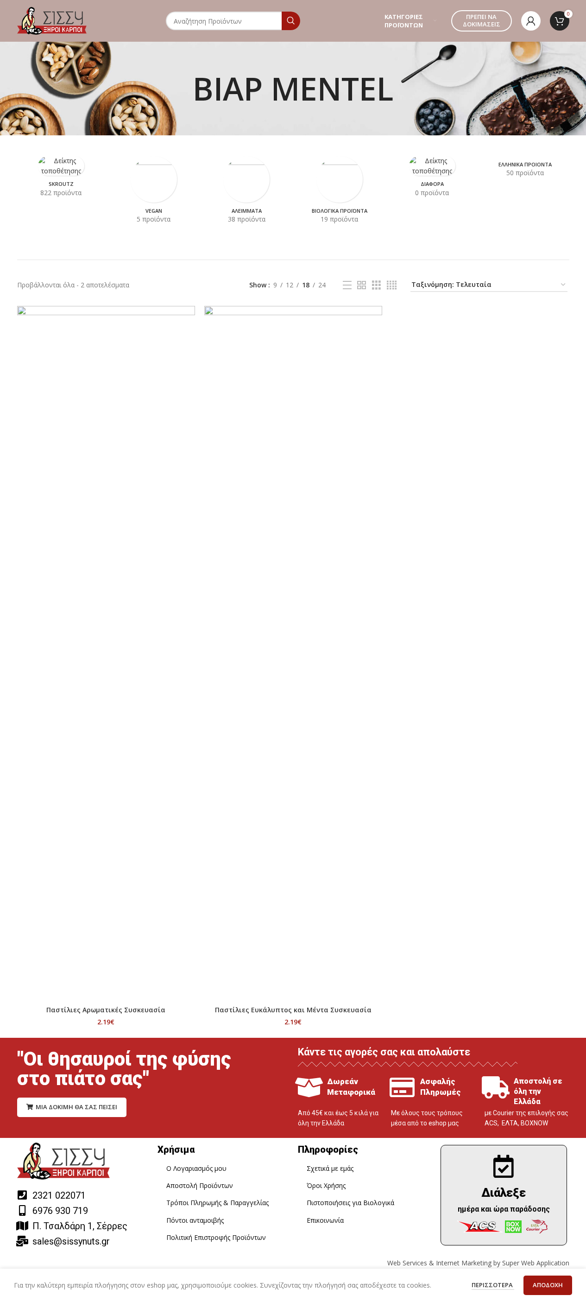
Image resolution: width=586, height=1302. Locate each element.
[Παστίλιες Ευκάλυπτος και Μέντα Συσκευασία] (293, 653)
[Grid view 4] (392, 285)
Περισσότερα (493, 1285)
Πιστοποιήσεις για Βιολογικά (350, 1202)
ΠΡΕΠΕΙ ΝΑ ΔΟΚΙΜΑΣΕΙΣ (481, 20)
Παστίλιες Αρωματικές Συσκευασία (105, 1009)
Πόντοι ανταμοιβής (195, 1220)
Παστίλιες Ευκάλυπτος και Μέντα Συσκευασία (293, 1009)
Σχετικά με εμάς (330, 1168)
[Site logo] (52, 20)
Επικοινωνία (325, 1220)
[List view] (347, 285)
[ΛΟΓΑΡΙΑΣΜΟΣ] (531, 21)
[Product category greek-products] (525, 169)
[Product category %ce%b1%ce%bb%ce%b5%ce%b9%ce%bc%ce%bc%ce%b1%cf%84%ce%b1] (246, 192)
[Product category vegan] (154, 192)
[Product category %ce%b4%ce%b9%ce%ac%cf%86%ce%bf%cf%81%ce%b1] (432, 179)
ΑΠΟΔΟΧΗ (548, 1285)
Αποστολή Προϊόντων (199, 1185)
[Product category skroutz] (61, 179)
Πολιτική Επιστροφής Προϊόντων (216, 1237)
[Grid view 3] (376, 285)
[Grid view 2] (361, 285)
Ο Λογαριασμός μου (196, 1168)
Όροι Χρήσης (326, 1185)
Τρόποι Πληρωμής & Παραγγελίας (217, 1202)
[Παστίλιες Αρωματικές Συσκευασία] (106, 653)
